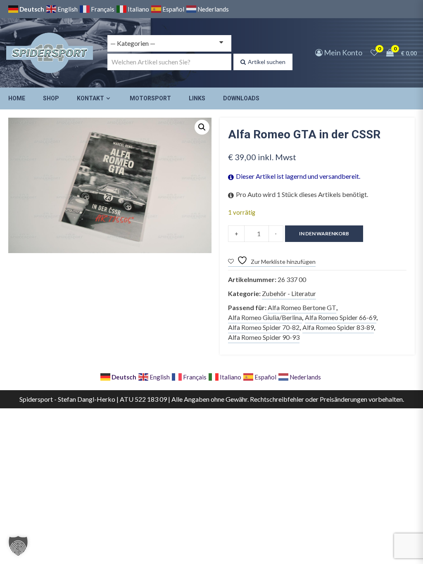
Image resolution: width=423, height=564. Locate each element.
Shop (51, 98)
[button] (202, 127)
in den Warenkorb (324, 233)
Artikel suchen (266, 61)
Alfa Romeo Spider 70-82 (263, 327)
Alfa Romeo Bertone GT (302, 307)
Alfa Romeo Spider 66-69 (340, 317)
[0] (374, 52)
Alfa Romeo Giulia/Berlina (265, 317)
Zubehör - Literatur (289, 293)
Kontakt (90, 98)
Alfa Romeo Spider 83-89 (338, 327)
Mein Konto (342, 52)
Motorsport (150, 98)
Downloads (241, 98)
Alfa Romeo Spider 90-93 (263, 337)
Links (197, 98)
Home (16, 98)
